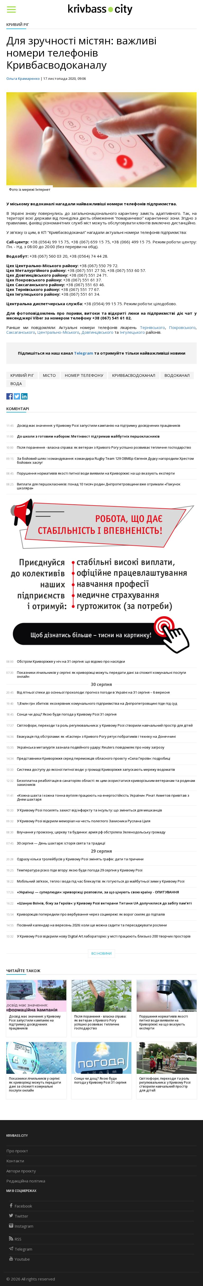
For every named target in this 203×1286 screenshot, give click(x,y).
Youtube (22, 1259)
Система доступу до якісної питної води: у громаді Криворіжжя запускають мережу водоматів (96, 770)
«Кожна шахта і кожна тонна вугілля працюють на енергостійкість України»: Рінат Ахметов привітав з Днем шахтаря (103, 797)
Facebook (23, 1206)
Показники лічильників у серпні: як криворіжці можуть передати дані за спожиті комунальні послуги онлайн (101, 675)
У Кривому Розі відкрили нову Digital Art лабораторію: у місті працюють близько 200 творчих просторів (104, 936)
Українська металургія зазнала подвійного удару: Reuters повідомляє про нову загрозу (90, 747)
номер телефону (84, 375)
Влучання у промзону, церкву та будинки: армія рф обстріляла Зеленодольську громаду (91, 832)
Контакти (15, 1160)
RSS (18, 1239)
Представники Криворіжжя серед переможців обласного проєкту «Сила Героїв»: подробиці (93, 758)
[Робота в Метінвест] (101, 576)
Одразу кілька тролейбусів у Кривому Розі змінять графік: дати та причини (80, 859)
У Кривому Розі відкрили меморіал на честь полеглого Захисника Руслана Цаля (83, 821)
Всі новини (101, 953)
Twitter (21, 1216)
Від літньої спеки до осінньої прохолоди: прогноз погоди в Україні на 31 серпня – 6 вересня (93, 692)
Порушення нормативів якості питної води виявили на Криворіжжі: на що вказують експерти (96, 473)
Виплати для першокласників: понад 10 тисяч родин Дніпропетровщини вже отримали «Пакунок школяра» (99, 486)
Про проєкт (17, 1150)
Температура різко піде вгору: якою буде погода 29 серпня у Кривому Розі (79, 870)
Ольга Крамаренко (23, 78)
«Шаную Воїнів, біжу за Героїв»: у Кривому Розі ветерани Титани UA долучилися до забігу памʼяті (104, 903)
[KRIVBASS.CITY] (100, 9)
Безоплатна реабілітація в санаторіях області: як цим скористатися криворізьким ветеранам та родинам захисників (106, 783)
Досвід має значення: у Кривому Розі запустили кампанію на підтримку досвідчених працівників (98, 426)
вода (16, 383)
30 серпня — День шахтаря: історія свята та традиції (61, 843)
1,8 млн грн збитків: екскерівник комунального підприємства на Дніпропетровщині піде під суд (97, 703)
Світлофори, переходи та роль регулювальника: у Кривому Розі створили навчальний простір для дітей (105, 725)
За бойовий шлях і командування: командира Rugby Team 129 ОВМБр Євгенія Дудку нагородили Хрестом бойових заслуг (105, 461)
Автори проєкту (21, 1170)
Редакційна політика (25, 1180)
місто (49, 375)
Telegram (83, 353)
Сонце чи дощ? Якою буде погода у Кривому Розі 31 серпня (67, 714)
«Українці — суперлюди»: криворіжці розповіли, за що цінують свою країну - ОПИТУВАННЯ (98, 892)
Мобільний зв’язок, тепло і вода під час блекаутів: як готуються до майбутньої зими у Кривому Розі (100, 881)
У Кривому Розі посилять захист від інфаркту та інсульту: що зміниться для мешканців (89, 810)
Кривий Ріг (17, 24)
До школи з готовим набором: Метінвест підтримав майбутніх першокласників (88, 436)
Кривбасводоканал (133, 375)
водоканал (177, 375)
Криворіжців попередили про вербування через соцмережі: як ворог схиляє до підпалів (91, 914)
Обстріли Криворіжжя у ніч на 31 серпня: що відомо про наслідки (71, 661)
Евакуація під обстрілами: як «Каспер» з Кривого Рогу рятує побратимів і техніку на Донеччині (96, 737)
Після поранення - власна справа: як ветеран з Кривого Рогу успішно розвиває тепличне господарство (104, 447)
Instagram (24, 1226)
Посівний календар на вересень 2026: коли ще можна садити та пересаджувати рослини (92, 925)
